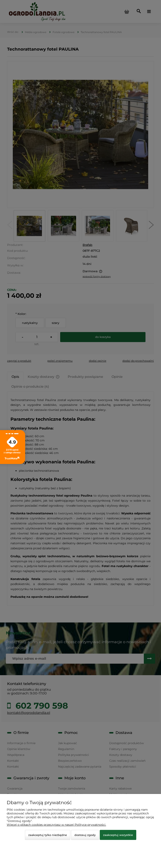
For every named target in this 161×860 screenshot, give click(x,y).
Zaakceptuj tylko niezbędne (47, 835)
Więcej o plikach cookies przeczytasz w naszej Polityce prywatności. (56, 825)
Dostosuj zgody (85, 835)
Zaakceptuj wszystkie (118, 835)
